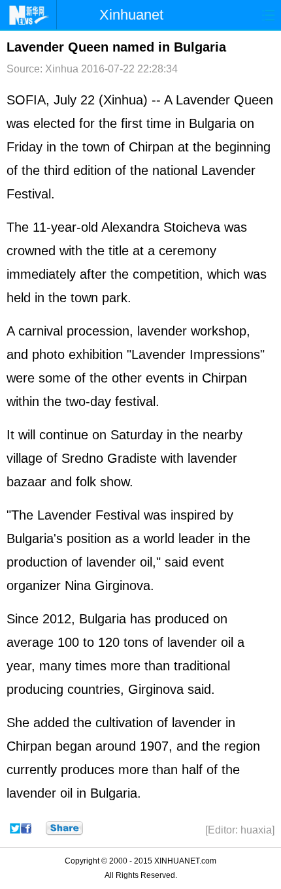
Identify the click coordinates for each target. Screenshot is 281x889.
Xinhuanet (131, 15)
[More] (64, 828)
